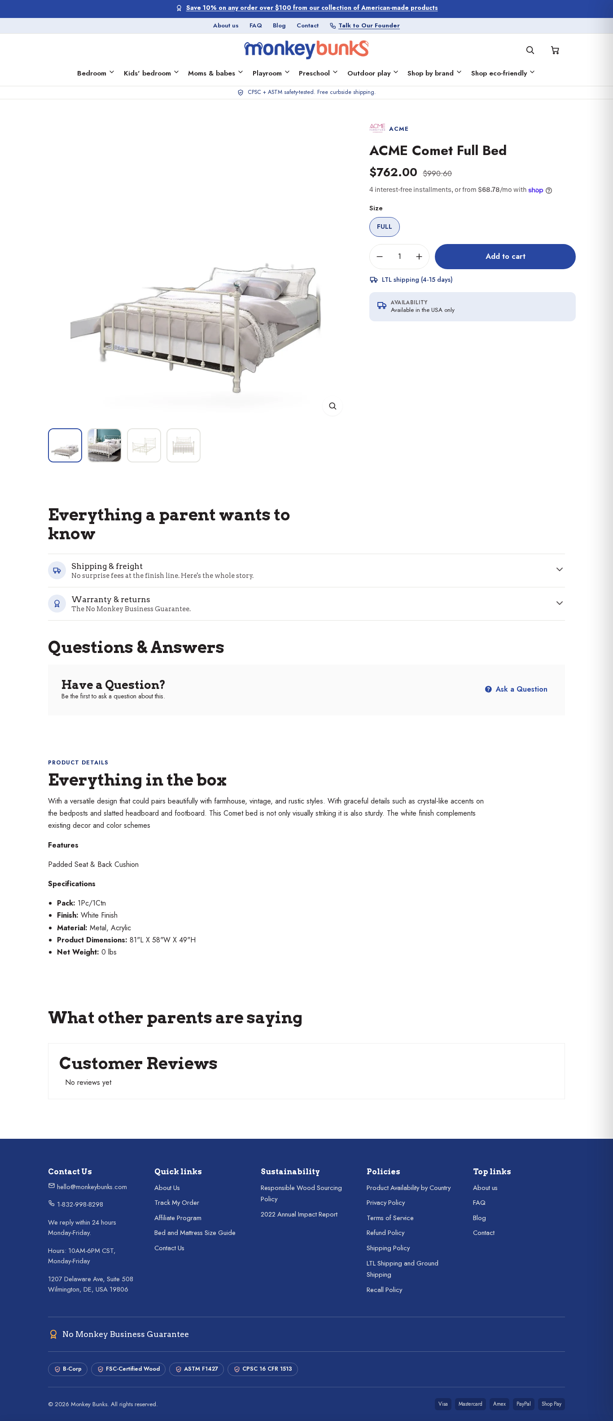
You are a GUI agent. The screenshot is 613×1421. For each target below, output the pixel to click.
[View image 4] (183, 445)
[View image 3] (144, 445)
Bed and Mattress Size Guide (195, 1233)
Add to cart (505, 256)
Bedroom (91, 73)
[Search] (530, 50)
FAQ (256, 25)
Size (376, 208)
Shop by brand (430, 73)
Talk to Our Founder (369, 25)
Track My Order (176, 1203)
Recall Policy (384, 1290)
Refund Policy (385, 1233)
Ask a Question (520, 689)
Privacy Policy (386, 1203)
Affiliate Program (177, 1218)
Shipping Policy (388, 1248)
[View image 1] (65, 445)
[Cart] (555, 50)
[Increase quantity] (419, 256)
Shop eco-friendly (499, 73)
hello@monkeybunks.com (91, 1187)
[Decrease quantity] (380, 256)
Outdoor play (368, 73)
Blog (279, 25)
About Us (167, 1188)
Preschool (314, 73)
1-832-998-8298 (79, 1204)
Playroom (267, 73)
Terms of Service (390, 1218)
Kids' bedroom (147, 73)
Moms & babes (211, 73)
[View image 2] (105, 445)
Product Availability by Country (409, 1188)
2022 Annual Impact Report (299, 1214)
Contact (308, 25)
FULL (384, 226)
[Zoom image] (332, 406)
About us (226, 25)
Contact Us (169, 1248)
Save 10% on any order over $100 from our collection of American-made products (312, 8)
